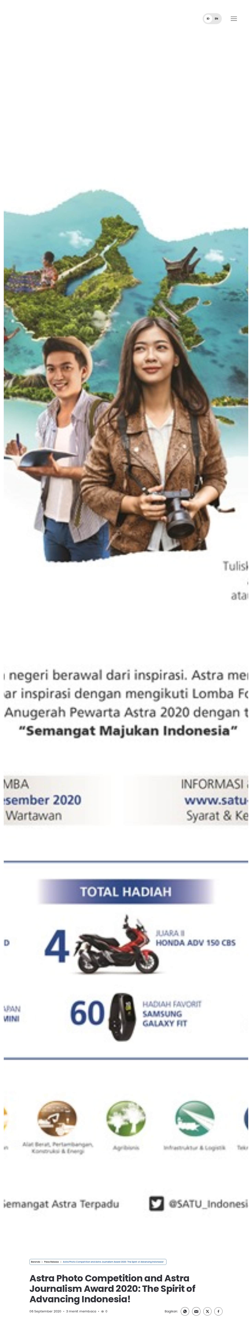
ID (208, 19)
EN (216, 19)
